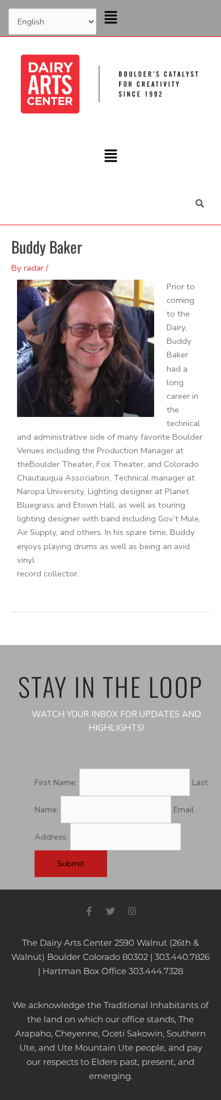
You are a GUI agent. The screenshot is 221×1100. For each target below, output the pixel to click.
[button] (110, 18)
